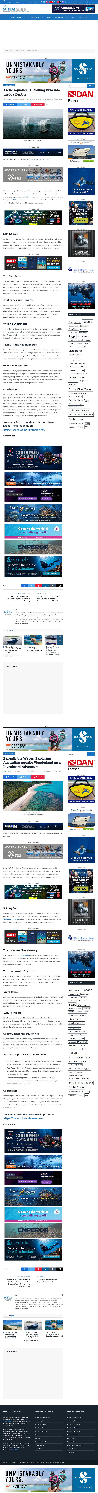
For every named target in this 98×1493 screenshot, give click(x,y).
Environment (83, 336)
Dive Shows (83, 329)
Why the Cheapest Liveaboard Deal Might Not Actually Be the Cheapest (13, 649)
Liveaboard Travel (76, 370)
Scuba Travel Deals (76, 423)
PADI (80, 381)
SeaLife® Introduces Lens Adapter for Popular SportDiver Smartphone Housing (18, 598)
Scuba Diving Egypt (79, 400)
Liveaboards (75, 350)
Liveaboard (17, 200)
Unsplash (39, 140)
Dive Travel (73, 332)
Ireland (86, 343)
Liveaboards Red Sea (78, 367)
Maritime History (72, 1442)
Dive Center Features (73, 1424)
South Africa (72, 427)
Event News (38, 1438)
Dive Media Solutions (27, 617)
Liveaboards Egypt (76, 355)
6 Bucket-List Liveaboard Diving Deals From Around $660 (33, 649)
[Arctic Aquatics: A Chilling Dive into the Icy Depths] (33, 124)
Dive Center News (40, 1424)
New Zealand (72, 381)
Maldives (73, 377)
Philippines (86, 381)
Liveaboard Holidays (77, 347)
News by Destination (79, 17)
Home (13, 17)
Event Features (71, 1438)
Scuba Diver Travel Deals (77, 393)
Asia (70, 322)
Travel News (39, 1449)
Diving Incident (83, 332)
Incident (71, 343)
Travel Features (9, 85)
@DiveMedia (24, 623)
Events (26, 17)
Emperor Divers (14, 655)
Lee (10, 99)
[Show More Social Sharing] (47, 104)
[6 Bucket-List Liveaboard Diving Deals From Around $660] (33, 640)
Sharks (87, 423)
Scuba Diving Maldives (79, 410)
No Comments (48, 99)
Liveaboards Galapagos (75, 358)
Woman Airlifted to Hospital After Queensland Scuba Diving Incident (11, 1335)
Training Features (72, 1449)
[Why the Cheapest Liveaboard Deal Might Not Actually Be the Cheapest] (12, 640)
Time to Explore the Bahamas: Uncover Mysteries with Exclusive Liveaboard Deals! (48, 598)
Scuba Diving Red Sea (81, 414)
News (19, 17)
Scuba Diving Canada (75, 396)
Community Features (73, 1421)
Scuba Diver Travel (80, 389)
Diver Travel (73, 329)
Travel (48, 17)
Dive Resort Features (73, 1428)
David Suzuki (85, 326)
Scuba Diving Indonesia (76, 407)
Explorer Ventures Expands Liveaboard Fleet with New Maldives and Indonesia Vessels (53, 650)
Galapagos (87, 340)
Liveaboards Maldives (77, 363)
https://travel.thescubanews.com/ (24, 429)
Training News (39, 1445)
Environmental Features (74, 1431)
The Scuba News (33, 621)
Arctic (26, 197)
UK (86, 427)
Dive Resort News (40, 1428)
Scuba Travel (76, 419)
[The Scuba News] (17, 9)
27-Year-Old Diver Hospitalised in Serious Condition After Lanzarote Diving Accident (22, 3)
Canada (87, 322)
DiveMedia (45, 1462)
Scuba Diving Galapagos (75, 404)
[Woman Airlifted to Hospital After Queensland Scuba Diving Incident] (12, 1325)
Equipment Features (73, 1435)
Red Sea (73, 384)
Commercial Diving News (42, 1417)
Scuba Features (37, 17)
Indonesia (79, 343)
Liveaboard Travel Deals (78, 374)
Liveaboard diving (10, 919)
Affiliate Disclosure (60, 1462)
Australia (77, 322)
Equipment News (40, 1435)
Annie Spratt (32, 140)
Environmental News (75, 340)
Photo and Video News (42, 1442)
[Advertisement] (49, 34)
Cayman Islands (74, 326)
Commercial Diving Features (75, 1417)
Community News (40, 1421)
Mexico (82, 377)
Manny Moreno (32, 814)
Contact (86, 2)
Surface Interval (61, 17)
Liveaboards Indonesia (74, 360)
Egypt (72, 336)
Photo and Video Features (74, 1445)
